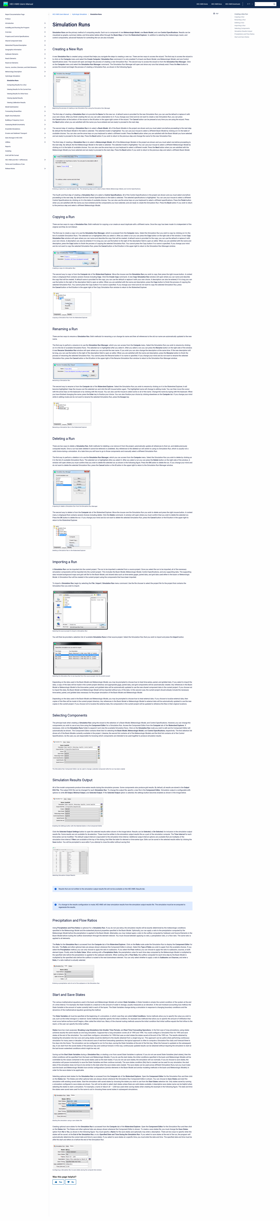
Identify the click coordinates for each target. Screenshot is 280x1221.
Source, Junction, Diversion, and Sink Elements (21, 67)
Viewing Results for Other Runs (17, 94)
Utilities (7, 142)
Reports (8, 146)
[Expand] (45, 23)
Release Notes (10, 168)
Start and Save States (241, 37)
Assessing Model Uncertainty (15, 124)
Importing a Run (239, 25)
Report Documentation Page (14, 14)
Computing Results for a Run (16, 85)
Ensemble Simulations (12, 129)
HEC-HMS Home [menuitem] (202, 4)
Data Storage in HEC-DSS (13, 138)
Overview (8, 32)
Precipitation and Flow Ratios (244, 34)
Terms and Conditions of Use (15, 164)
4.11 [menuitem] (248, 4)
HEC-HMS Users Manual (21, 4)
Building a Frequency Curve (14, 120)
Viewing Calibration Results (16, 102)
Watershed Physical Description (16, 45)
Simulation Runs (12, 80)
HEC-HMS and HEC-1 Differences (16, 160)
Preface (7, 19)
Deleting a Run (239, 23)
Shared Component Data (13, 41)
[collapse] (45, 76)
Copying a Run (239, 17)
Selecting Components (242, 28)
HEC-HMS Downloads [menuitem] (232, 4)
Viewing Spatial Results (15, 98)
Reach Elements (10, 58)
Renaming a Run (240, 20)
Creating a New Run (241, 14)
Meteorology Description (13, 72)
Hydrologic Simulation (12, 76)
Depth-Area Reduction (12, 116)
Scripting (8, 151)
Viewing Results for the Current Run (19, 89)
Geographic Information (13, 50)
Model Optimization (11, 107)
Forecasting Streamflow (13, 111)
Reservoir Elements (11, 63)
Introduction (9, 23)
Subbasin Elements (11, 54)
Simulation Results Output (243, 31)
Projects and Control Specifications (17, 36)
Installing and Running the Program (17, 27)
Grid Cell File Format (12, 155)
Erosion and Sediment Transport (16, 133)
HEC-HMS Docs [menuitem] (216, 4)
